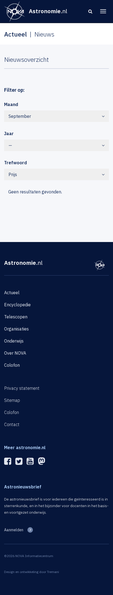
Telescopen (15, 316)
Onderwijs (14, 341)
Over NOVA (15, 353)
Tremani (53, 572)
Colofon (12, 365)
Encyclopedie (17, 304)
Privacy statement (21, 388)
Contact (11, 424)
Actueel (11, 292)
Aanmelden (13, 529)
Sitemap (12, 400)
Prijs (13, 174)
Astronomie (23, 262)
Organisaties (16, 329)
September (20, 116)
